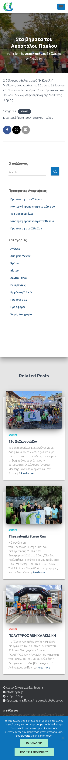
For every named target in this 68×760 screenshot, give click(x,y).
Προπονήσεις (18, 299)
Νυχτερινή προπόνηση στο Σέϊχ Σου (32, 206)
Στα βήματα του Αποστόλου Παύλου (31, 117)
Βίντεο (14, 270)
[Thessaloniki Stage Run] (34, 504)
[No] (63, 738)
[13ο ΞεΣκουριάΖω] (34, 409)
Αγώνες (25, 111)
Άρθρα (14, 263)
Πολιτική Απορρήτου (34, 752)
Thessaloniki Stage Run (27, 536)
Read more (27, 473)
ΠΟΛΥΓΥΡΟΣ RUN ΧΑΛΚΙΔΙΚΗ (32, 635)
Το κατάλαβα (34, 742)
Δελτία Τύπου (18, 277)
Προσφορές (17, 306)
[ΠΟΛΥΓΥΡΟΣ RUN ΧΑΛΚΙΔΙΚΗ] (34, 603)
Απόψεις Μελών (20, 256)
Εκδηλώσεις (18, 285)
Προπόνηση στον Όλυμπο (26, 199)
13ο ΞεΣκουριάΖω (21, 213)
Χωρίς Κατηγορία (21, 314)
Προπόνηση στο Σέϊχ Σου (26, 228)
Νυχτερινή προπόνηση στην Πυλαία (32, 221)
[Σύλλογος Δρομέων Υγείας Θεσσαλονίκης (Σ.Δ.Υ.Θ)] (9, 6)
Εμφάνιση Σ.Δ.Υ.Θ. (21, 292)
